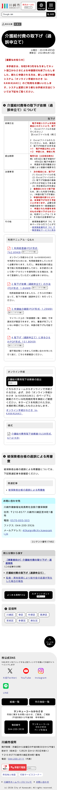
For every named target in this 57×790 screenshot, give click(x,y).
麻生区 (34, 620)
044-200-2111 (16, 759)
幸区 (21, 615)
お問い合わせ (42, 782)
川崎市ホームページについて (18, 782)
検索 (52, 14)
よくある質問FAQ (16, 595)
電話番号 (16, 727)
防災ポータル (28, 6)
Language (41, 8)
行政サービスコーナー (31, 775)
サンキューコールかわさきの (41, 727)
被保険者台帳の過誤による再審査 (26, 490)
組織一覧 (15, 702)
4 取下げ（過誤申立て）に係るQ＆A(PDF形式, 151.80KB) (28, 341)
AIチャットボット (41, 595)
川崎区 (10, 615)
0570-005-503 (20, 520)
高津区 (43, 615)
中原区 (31, 615)
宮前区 (10, 620)
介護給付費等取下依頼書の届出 (24, 381)
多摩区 (22, 620)
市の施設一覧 (42, 702)
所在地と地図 (9, 775)
